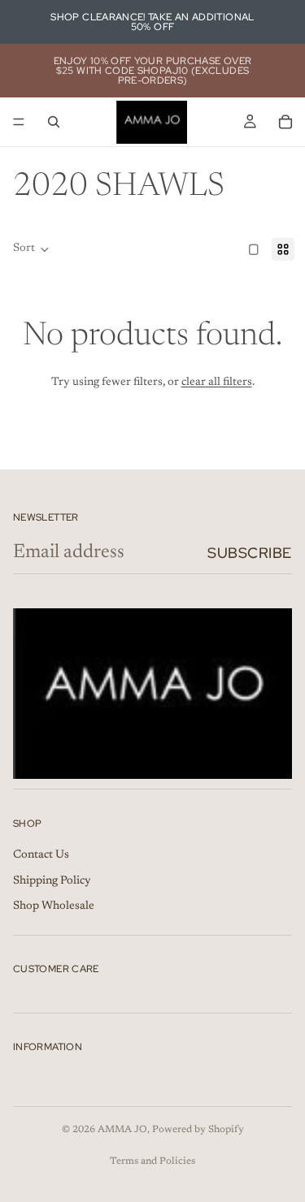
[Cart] (285, 122)
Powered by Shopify (198, 1130)
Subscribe (249, 552)
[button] (31, 249)
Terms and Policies (152, 1161)
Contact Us (41, 855)
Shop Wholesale (53, 907)
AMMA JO (122, 1130)
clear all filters (216, 382)
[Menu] (18, 122)
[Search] (54, 122)
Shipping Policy (52, 881)
